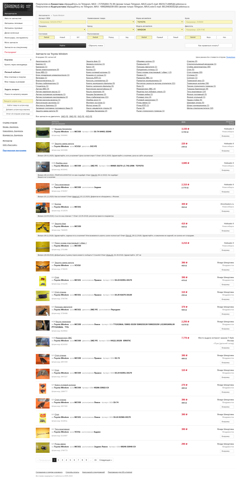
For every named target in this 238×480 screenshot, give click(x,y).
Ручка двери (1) (143, 102)
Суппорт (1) (192, 78)
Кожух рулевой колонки (65, 385)
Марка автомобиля (143, 18)
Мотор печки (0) (93, 105)
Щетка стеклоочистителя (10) (200, 108)
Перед (111, 37)
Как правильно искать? (208, 45)
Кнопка (58, 204)
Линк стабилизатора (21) (97, 97)
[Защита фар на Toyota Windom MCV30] (43, 227)
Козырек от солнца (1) (96, 75)
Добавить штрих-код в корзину (18, 110)
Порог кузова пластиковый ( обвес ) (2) (154, 72)
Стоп (57, 277)
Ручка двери (60, 444)
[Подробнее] (51, 18)
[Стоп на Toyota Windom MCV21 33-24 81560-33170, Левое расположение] (42, 418)
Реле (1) (140, 86)
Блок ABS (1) (41, 72)
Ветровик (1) (41, 78)
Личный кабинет (13, 72)
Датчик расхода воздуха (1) (48, 100)
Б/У (78, 37)
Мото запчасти (11, 42)
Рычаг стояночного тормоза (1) (150, 111)
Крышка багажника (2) (96, 94)
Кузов (187, 18)
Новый (62, 37)
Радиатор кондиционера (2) (149, 80)
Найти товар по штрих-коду (18, 105)
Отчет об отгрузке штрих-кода (18, 114)
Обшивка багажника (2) (96, 111)
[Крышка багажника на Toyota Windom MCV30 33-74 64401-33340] (43, 132)
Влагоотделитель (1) (45, 80)
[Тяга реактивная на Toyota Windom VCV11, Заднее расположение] (43, 433)
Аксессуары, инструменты (16, 38)
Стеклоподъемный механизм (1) (201, 64)
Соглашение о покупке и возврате (49, 472)
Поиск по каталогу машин (16, 94)
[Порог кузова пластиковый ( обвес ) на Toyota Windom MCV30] (43, 246)
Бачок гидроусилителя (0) (47, 69)
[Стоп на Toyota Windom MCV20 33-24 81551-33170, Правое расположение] (43, 374)
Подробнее (230, 57)
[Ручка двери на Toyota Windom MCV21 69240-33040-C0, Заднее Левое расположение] (43, 447)
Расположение (93, 34)
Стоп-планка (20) (194, 72)
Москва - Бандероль (10, 127)
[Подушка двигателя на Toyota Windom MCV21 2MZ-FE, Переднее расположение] (43, 310)
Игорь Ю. (109, 255)
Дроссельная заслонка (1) (47, 102)
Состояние (43, 34)
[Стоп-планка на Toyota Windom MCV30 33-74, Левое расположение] (43, 403)
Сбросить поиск (96, 45)
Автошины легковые (14, 23)
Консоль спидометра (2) (97, 80)
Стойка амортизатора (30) (199, 67)
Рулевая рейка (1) (144, 94)
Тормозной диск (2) (195, 80)
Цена (183, 122)
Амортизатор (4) (43, 61)
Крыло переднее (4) (95, 91)
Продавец (43, 26)
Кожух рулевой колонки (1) (98, 72)
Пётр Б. (129, 236)
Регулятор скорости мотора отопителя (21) (155, 83)
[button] (133, 22)
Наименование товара (96, 18)
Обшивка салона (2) (145, 61)
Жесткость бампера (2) (46, 105)
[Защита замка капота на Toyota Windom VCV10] (43, 266)
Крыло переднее (63, 321)
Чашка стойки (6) (194, 100)
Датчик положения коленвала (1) (51, 94)
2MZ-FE (72, 116)
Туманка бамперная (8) (197, 89)
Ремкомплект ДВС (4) (146, 89)
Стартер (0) (192, 61)
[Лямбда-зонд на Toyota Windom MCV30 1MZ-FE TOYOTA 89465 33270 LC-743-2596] (43, 166)
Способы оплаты (72, 472)
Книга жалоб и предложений (93, 472)
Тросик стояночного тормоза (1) (201, 86)
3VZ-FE (81, 116)
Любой (46, 37)
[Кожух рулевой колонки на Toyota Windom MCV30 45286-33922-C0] (42, 388)
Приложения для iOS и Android (120, 472)
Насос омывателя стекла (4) (99, 108)
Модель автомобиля (144, 26)
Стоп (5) (190, 69)
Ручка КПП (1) (142, 105)
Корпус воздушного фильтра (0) (100, 83)
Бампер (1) (41, 64)
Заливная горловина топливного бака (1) (54, 108)
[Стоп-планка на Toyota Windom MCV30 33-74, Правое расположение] (43, 359)
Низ (224, 37)
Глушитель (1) (42, 86)
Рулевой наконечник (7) (147, 100)
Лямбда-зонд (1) (93, 100)
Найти (62, 45)
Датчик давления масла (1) (48, 91)
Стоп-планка (60, 292)
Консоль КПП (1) (93, 78)
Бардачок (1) (41, 67)
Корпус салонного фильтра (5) (100, 86)
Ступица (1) (192, 75)
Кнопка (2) (91, 69)
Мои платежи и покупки (15, 77)
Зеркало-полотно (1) (95, 64)
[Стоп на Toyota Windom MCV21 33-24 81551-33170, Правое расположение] (42, 281)
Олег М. (94, 175)
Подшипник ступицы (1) (147, 69)
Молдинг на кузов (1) (95, 102)
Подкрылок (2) (142, 64)
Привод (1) (141, 75)
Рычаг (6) (140, 108)
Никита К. (76, 197)
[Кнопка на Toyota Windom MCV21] (43, 208)
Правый (160, 37)
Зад (126, 37)
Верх (209, 37)
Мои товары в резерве (15, 82)
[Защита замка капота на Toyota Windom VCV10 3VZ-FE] (43, 147)
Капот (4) (90, 67)
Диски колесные (12, 33)
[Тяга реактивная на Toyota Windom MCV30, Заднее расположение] (43, 188)
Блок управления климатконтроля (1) (53, 75)
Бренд (89, 26)
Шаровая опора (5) (195, 102)
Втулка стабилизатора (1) (47, 83)
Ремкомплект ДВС (64, 338)
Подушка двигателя (63, 307)
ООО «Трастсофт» (10, 145)
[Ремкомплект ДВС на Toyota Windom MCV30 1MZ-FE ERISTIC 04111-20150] (43, 341)
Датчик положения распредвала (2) (52, 97)
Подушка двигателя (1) (146, 67)
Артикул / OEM (44, 18)
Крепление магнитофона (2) (99, 89)
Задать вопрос (12, 89)
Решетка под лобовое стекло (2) (151, 91)
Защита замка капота (64, 143)
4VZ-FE (88, 116)
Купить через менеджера (16, 64)
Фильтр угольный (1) (196, 97)
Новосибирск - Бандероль (13, 131)
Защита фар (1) (93, 61)
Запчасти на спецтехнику (16, 47)
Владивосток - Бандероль (13, 135)
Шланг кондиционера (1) (198, 105)
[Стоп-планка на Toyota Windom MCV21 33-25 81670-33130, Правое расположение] (43, 296)
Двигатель (189, 26)
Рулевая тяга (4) (143, 97)
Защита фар (60, 223)
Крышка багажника (63, 129)
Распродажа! (10, 52)
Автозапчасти (11, 13)
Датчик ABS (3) (42, 89)
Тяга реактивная (62, 184)
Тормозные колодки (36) (198, 83)
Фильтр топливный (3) (197, 94)
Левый (175, 37)
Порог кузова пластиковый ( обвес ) (71, 243)
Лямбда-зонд (61, 163)
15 (95, 460)
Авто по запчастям (13, 18)
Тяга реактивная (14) (196, 91)
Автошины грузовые (13, 28)
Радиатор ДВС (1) (144, 78)
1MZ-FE (64, 116)
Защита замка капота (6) (47, 111)
